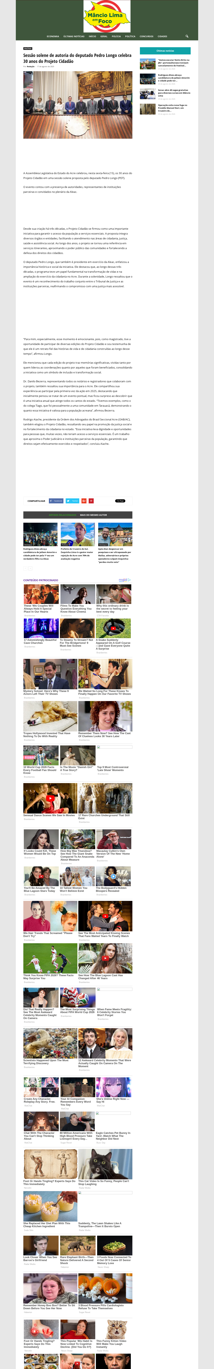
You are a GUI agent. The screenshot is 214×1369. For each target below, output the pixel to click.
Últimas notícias (73, 36)
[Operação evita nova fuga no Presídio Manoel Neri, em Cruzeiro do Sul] (148, 109)
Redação (30, 66)
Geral (103, 36)
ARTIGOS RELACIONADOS (62, 514)
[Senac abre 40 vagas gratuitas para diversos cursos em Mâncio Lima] (148, 94)
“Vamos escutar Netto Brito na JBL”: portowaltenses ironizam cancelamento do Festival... (173, 63)
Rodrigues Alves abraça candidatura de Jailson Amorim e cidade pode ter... (174, 78)
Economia (53, 36)
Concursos (146, 36)
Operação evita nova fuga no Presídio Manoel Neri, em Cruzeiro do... (172, 108)
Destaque (28, 545)
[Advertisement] (77, 157)
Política (130, 36)
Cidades (162, 36)
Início (92, 36)
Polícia (116, 36)
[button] (187, 36)
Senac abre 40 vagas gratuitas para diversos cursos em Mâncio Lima (174, 93)
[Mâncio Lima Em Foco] (107, 16)
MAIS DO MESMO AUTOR (93, 514)
